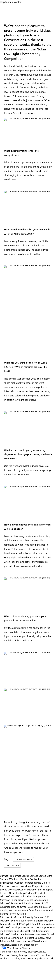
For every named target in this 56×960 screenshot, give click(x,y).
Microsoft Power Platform (29, 920)
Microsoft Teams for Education (16, 903)
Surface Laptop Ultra (41, 875)
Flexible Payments (36, 896)
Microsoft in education (12, 899)
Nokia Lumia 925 (12, 865)
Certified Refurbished (36, 893)
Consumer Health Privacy (13, 951)
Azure (51, 924)
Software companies (36, 934)
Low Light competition (23, 859)
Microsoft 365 (7, 920)
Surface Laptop (21, 875)
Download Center (17, 889)
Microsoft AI (6, 917)
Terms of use (44, 955)
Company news (43, 937)
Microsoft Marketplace (12, 934)
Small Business (40, 924)
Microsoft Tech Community (34, 930)
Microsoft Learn (31, 927)
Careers (12, 937)
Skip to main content (11, 1)
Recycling (33, 958)
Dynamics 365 (41, 917)
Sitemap (32, 951)
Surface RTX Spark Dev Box (14, 879)
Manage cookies (28, 955)
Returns (4, 893)
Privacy (15, 955)
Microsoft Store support (40, 889)
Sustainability (31, 944)
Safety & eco (20, 958)
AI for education (17, 913)
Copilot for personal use (28, 882)
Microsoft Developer (11, 927)
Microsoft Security (23, 917)
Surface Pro (6, 875)
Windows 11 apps (30, 886)
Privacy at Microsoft (10, 941)
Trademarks (6, 958)
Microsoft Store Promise (13, 896)
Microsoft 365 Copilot (19, 924)
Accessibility (16, 944)
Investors (27, 941)
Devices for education (36, 899)
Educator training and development (25, 908)
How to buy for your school (26, 906)
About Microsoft (25, 937)
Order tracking (17, 893)
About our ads (46, 958)
